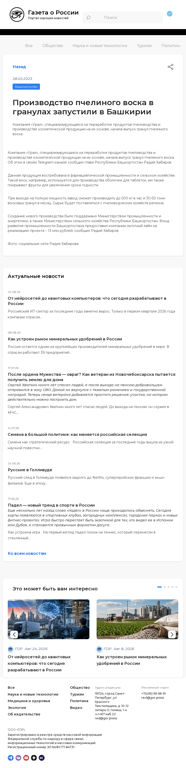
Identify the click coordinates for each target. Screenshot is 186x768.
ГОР (19, 648)
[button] (172, 634)
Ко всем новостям (27, 553)
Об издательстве (24, 714)
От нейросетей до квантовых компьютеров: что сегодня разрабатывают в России (39, 663)
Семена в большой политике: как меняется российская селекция (77, 434)
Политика (172, 45)
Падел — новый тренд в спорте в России (51, 505)
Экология (17, 707)
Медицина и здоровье (29, 701)
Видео (76, 707)
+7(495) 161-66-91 (153, 693)
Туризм (144, 45)
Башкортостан (26, 86)
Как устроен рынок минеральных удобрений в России (65, 339)
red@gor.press (106, 718)
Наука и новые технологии (100, 45)
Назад (19, 66)
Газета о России (53, 12)
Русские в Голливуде (30, 470)
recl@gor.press (152, 697)
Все (29, 45)
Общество (52, 45)
